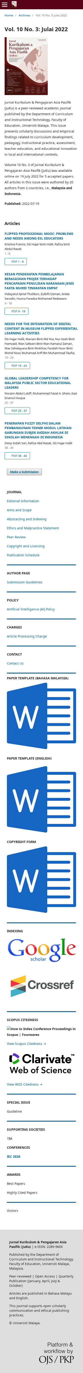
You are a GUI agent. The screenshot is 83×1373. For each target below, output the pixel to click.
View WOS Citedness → (24, 1084)
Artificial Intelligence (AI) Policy (31, 609)
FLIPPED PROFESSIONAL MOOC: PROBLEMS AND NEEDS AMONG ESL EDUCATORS (39, 235)
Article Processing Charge (27, 636)
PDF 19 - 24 (19, 365)
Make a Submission (24, 472)
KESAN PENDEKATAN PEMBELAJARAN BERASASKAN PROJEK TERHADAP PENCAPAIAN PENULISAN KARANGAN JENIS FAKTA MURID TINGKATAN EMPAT (39, 281)
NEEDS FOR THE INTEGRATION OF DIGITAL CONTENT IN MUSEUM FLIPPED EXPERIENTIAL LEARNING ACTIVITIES (41, 328)
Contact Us (15, 663)
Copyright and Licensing (26, 546)
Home (9, 15)
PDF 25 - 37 (19, 411)
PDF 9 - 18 (18, 311)
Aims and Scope (19, 510)
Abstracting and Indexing (27, 519)
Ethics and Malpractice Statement (33, 528)
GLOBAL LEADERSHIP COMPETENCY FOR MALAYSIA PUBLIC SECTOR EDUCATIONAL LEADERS (38, 383)
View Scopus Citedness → (26, 1043)
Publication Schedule (23, 555)
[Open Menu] (4, 4)
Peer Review (16, 537)
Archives (24, 15)
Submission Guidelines (24, 582)
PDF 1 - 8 (17, 261)
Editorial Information (23, 501)
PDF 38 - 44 (19, 456)
